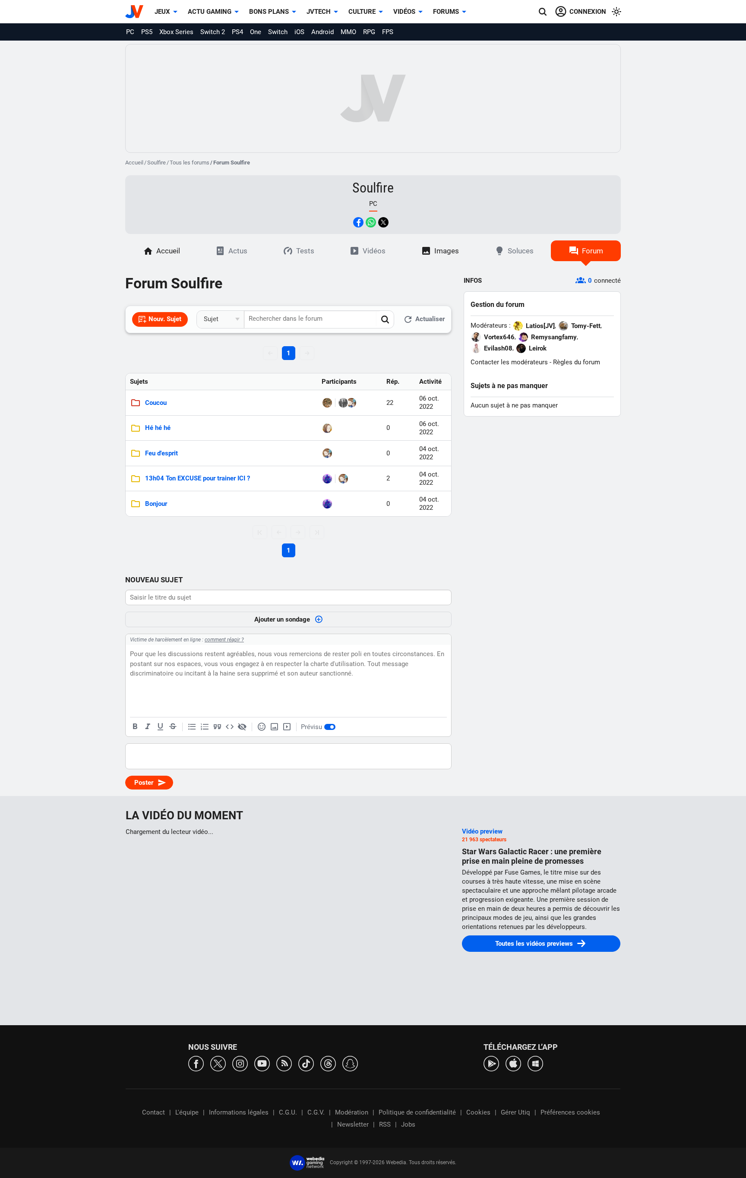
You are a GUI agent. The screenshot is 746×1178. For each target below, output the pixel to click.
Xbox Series (176, 32)
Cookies (478, 1112)
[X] (218, 1063)
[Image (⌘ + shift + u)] (274, 727)
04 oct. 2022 (429, 453)
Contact (153, 1112)
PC (130, 32)
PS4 (237, 32)
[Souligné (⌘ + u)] (160, 727)
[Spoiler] (242, 727)
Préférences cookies (570, 1112)
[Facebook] (196, 1063)
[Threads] (328, 1063)
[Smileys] (261, 727)
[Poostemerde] (343, 402)
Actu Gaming (209, 12)
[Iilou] (327, 478)
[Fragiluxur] (351, 402)
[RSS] (284, 1063)
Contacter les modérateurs (509, 362)
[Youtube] (262, 1063)
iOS (299, 32)
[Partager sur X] (383, 222)
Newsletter (353, 1124)
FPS (387, 32)
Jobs (408, 1124)
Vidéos (404, 12)
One (255, 32)
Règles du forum (576, 362)
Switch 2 (212, 32)
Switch (278, 32)
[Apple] (513, 1063)
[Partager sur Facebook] (358, 222)
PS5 (146, 32)
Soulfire (156, 162)
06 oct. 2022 (429, 403)
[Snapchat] (350, 1063)
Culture (362, 12)
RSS (385, 1124)
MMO (348, 32)
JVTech (319, 12)
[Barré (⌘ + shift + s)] (173, 727)
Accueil (134, 162)
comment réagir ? (224, 640)
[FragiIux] (327, 402)
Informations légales (239, 1112)
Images (446, 250)
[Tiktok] (306, 1063)
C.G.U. (288, 1112)
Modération (351, 1112)
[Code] (229, 727)
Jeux (162, 12)
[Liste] (192, 727)
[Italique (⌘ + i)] (147, 727)
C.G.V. (316, 1112)
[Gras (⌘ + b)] (135, 727)
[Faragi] (327, 428)
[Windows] (535, 1063)
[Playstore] (491, 1063)
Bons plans (269, 12)
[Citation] (217, 727)
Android (322, 32)
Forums (446, 12)
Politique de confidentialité (417, 1112)
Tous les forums (189, 162)
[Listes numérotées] (204, 727)
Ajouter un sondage (282, 619)
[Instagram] (240, 1063)
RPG (369, 32)
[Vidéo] (286, 727)
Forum (592, 250)
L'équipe (187, 1112)
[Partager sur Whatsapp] (371, 222)
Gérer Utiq (515, 1112)
